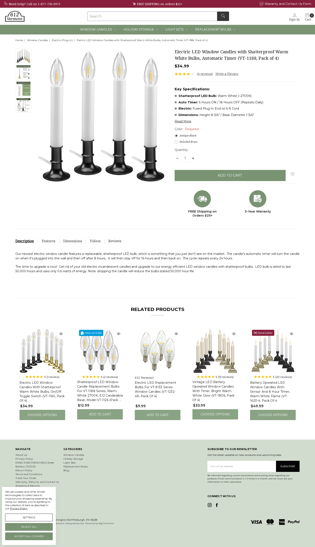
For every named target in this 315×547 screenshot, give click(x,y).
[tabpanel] (42, 374)
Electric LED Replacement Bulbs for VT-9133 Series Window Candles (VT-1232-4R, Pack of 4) (155, 389)
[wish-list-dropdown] (293, 174)
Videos (95, 241)
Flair (82, 523)
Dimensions (72, 241)
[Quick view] (61, 334)
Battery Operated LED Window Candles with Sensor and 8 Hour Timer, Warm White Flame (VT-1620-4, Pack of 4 (270, 392)
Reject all (29, 526)
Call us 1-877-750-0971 (43, 4)
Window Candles (96, 29)
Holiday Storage (139, 29)
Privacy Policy (24, 458)
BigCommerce (106, 523)
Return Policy (23, 470)
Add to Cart (100, 414)
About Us (21, 454)
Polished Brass (189, 142)
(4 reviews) (205, 74)
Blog (66, 470)
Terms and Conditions (28, 474)
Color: (187, 129)
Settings (29, 517)
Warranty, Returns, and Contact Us (37, 481)
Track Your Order (25, 478)
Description (24, 241)
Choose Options (42, 415)
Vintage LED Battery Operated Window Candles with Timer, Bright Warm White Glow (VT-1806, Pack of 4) (213, 391)
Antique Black (188, 135)
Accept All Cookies (29, 536)
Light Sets (174, 29)
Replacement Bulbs (213, 29)
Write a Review (226, 74)
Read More (183, 121)
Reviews (114, 241)
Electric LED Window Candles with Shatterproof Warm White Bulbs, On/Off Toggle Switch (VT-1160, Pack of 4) (42, 392)
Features (48, 241)
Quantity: (181, 150)
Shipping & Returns (27, 485)
